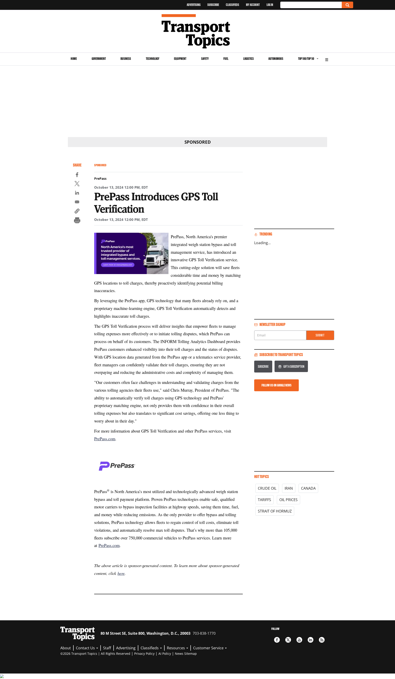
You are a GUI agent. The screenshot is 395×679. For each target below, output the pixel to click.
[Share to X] (77, 184)
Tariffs (264, 499)
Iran (289, 488)
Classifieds (232, 5)
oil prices (288, 499)
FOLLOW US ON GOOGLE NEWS (276, 385)
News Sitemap (186, 653)
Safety (205, 58)
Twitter (288, 640)
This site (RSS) (322, 640)
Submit (320, 335)
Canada (308, 488)
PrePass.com (104, 438)
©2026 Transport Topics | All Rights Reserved (95, 653)
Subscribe (213, 5)
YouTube (299, 640)
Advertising (193, 5)
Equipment (180, 58)
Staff (107, 647)
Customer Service (208, 647)
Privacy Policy (144, 653)
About (65, 647)
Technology (152, 58)
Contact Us (86, 647)
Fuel (225, 58)
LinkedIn (310, 640)
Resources (176, 647)
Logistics (248, 58)
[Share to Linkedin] (77, 193)
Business (125, 58)
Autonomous (275, 58)
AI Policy (164, 653)
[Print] (77, 221)
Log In (270, 5)
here (121, 573)
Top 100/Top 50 (306, 58)
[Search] (347, 5)
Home (74, 58)
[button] (77, 212)
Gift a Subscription (293, 366)
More (326, 59)
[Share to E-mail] (77, 202)
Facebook (277, 640)
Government (99, 58)
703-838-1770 (204, 633)
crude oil (267, 488)
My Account (253, 5)
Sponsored (100, 165)
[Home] (198, 31)
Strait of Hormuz (275, 511)
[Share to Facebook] (77, 175)
